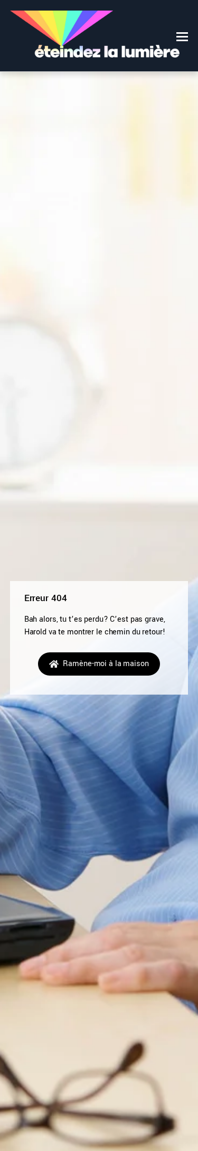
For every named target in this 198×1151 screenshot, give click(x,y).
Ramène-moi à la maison (105, 663)
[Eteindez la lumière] (95, 52)
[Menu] (182, 36)
